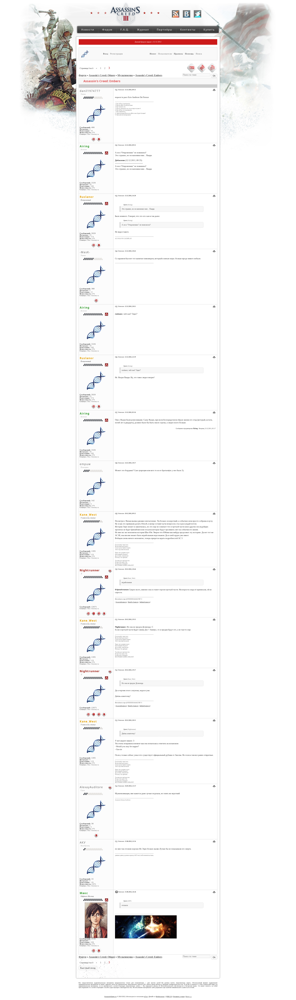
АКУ (83, 842)
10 (92, 131)
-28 (92, 882)
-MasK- (85, 252)
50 (116, 569)
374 (92, 237)
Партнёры (164, 29)
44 (116, 251)
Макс (84, 893)
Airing (85, 146)
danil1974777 (90, 91)
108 (92, 942)
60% (94, 884)
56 (116, 892)
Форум (107, 29)
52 (116, 670)
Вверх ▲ (189, 996)
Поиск (199, 54)
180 (92, 186)
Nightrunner (90, 570)
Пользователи (165, 54)
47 (116, 412)
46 (116, 357)
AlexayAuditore (91, 787)
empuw (85, 464)
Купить (209, 29)
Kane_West (88, 514)
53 (116, 720)
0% (93, 132)
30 (90, 184)
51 (116, 619)
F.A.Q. (124, 29)
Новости (87, 29)
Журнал (143, 29)
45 (116, 306)
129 (92, 554)
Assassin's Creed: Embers (148, 75)
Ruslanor (87, 197)
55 (116, 841)
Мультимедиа (125, 75)
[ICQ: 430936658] (99, 613)
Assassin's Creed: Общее (102, 75)
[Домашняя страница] (93, 613)
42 (116, 145)
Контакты (188, 29)
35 (90, 235)
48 (116, 463)
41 (116, 90)
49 (116, 513)
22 (92, 292)
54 (116, 786)
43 (116, 195)
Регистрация (116, 54)
